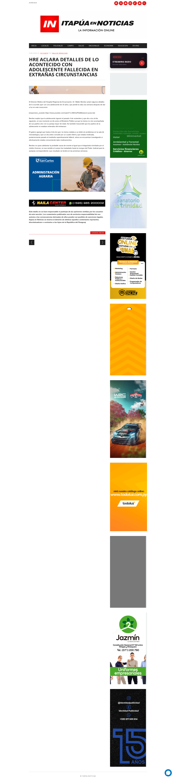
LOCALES (45, 45)
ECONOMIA (108, 45)
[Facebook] (116, 3)
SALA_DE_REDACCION (60, 53)
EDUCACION (123, 45)
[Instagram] (130, 3)
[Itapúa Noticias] (88, 38)
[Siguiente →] (102, 242)
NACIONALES (94, 45)
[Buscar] (144, 3)
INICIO (34, 45)
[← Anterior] (31, 242)
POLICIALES (58, 45)
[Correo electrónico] (140, 3)
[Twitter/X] (121, 3)
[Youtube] (126, 3)
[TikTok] (135, 3)
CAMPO (71, 45)
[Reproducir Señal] (142, 63)
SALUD (81, 45)
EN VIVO (136, 45)
